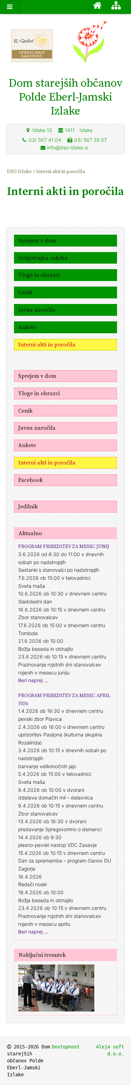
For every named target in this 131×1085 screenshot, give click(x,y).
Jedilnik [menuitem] (28, 506)
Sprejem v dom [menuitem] (37, 240)
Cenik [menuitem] (25, 292)
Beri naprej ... (33, 680)
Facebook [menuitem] (30, 480)
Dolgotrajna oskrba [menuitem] (43, 258)
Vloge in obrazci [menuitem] (39, 275)
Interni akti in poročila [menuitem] (60, 171)
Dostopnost (66, 1046)
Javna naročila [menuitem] (37, 309)
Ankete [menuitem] (27, 327)
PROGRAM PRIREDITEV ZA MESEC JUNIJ (63, 546)
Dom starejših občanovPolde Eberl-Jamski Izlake (66, 96)
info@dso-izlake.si (67, 147)
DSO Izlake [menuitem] (20, 171)
